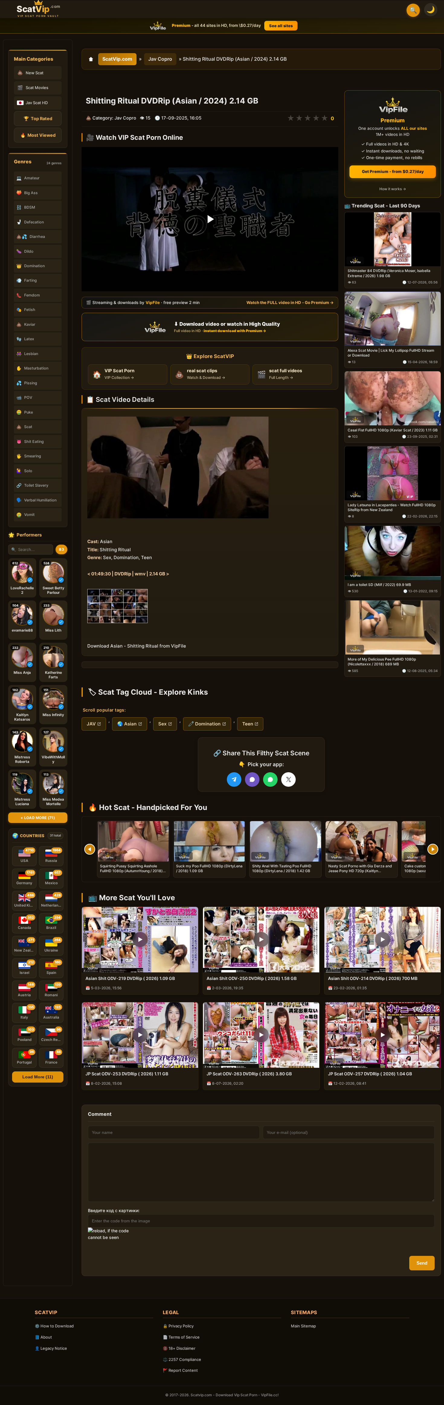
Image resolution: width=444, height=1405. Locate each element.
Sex (162, 724)
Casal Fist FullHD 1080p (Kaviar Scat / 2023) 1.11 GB (393, 430)
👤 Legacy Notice (51, 1348)
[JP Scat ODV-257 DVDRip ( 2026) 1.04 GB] (382, 1035)
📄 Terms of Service (181, 1337)
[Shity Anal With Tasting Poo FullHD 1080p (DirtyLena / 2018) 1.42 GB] (285, 841)
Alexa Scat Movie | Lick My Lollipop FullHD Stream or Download (391, 353)
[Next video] (432, 849)
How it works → (392, 189)
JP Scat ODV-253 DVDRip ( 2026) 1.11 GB (126, 1073)
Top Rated (38, 118)
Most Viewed (38, 135)
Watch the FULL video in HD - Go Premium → (290, 302)
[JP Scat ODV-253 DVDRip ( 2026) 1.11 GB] (140, 1035)
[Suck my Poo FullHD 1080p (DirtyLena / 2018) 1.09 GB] (209, 841)
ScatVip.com (117, 59)
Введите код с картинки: (114, 1210)
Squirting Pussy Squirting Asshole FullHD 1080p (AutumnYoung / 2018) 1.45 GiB (131, 871)
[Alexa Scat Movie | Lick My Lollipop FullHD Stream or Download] (393, 319)
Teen (247, 724)
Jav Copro (160, 59)
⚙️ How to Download (54, 1325)
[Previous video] (89, 849)
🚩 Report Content (180, 1370)
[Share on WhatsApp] (270, 779)
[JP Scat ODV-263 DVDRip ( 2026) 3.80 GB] (261, 1035)
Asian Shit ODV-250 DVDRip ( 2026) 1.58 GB (252, 978)
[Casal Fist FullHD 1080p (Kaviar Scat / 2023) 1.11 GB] (393, 399)
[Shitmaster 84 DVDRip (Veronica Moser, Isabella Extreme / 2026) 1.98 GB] (393, 239)
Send (422, 1263)
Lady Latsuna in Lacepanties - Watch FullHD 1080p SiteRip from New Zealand (392, 507)
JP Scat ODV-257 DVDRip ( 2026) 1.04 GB (370, 1073)
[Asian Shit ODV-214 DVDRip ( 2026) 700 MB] (382, 939)
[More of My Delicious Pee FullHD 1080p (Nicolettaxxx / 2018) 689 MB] (393, 628)
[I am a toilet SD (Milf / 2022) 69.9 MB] (393, 553)
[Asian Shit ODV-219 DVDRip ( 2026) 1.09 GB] (140, 939)
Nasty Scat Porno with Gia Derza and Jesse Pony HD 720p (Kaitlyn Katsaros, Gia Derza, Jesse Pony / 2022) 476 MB (360, 873)
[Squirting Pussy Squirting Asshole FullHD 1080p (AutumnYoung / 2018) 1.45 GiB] (133, 841)
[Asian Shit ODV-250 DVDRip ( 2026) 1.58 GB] (261, 939)
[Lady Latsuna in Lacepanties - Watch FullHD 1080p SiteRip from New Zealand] (393, 473)
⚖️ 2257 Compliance (182, 1359)
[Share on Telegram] (234, 779)
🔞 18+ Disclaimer (179, 1348)
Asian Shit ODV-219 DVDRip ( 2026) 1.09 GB (130, 978)
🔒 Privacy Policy (178, 1325)
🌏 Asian (127, 724)
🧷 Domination (204, 724)
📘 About (43, 1337)
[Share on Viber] (252, 779)
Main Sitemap (303, 1325)
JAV (91, 724)
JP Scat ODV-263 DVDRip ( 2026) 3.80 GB (249, 1073)
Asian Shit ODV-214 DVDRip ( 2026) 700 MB (372, 978)
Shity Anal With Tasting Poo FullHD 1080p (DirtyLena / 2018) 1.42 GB (281, 868)
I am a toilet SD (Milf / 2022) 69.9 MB (379, 584)
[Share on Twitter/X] (288, 779)
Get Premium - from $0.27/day (393, 171)
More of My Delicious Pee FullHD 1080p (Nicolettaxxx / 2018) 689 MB (382, 662)
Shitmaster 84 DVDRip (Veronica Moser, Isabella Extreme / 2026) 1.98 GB (389, 273)
